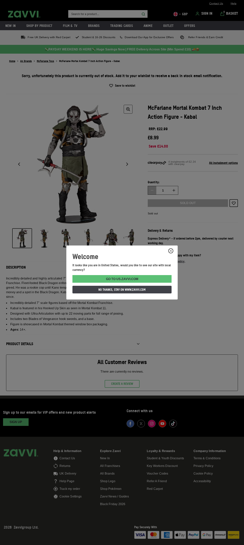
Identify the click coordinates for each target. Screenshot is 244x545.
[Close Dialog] (171, 251)
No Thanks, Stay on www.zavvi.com (122, 289)
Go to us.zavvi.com (122, 279)
